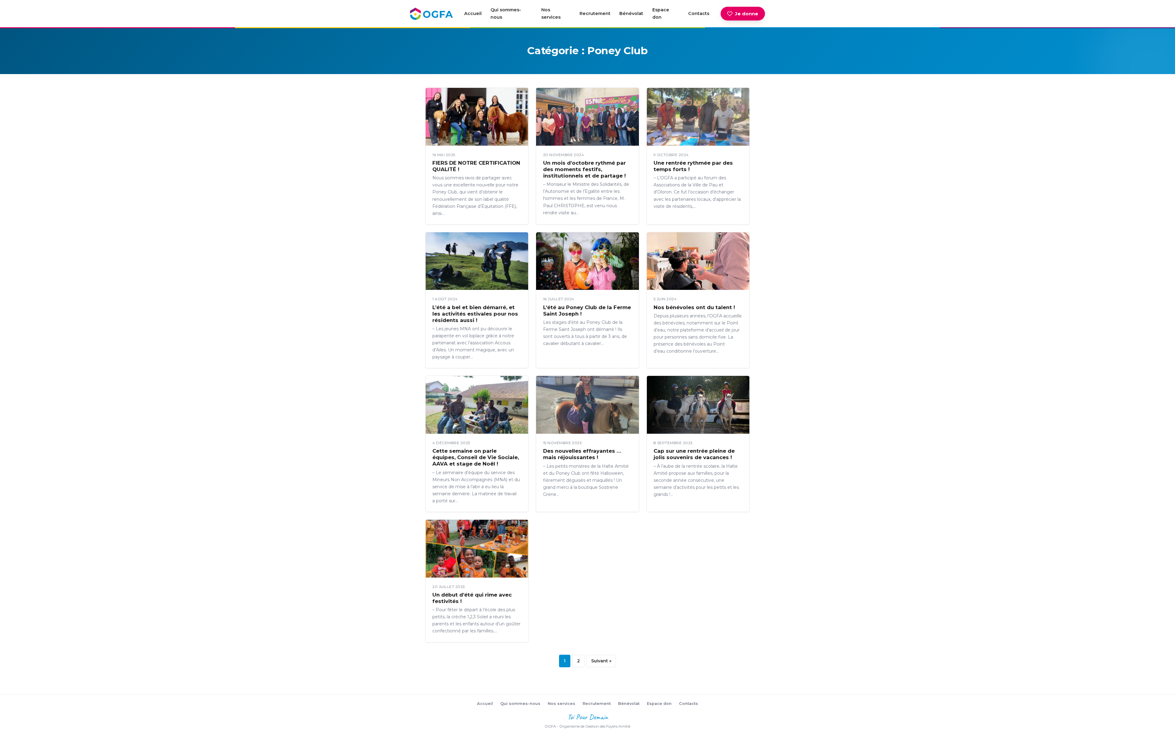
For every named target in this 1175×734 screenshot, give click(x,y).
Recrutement (595, 13)
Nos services (551, 13)
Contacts (698, 13)
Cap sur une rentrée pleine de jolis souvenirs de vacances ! (694, 454)
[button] (477, 117)
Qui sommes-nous (506, 13)
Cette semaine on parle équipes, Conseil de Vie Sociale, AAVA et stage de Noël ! (475, 457)
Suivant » (601, 661)
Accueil (473, 13)
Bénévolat (631, 13)
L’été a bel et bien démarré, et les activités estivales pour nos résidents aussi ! (475, 313)
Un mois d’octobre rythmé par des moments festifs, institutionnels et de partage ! (584, 169)
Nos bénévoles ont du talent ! (694, 307)
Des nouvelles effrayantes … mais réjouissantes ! (582, 454)
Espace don (660, 13)
